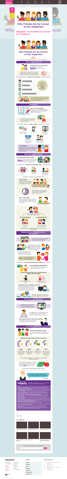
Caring (27, 462)
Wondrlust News (16, 463)
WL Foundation (16, 466)
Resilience (15, 465)
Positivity (28, 470)
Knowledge (7, 467)
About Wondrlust (8, 462)
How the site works (8, 463)
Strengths (28, 474)
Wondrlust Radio (16, 462)
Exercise (28, 464)
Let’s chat (15, 467)
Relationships (19, 415)
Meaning (28, 468)
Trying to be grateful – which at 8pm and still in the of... (54, 468)
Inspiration (7, 466)
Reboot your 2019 (50, 464)
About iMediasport (17, 469)
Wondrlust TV (7, 470)
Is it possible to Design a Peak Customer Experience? (54, 463)
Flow (27, 466)
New (6, 465)
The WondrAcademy (50, 469)
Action (6, 469)
